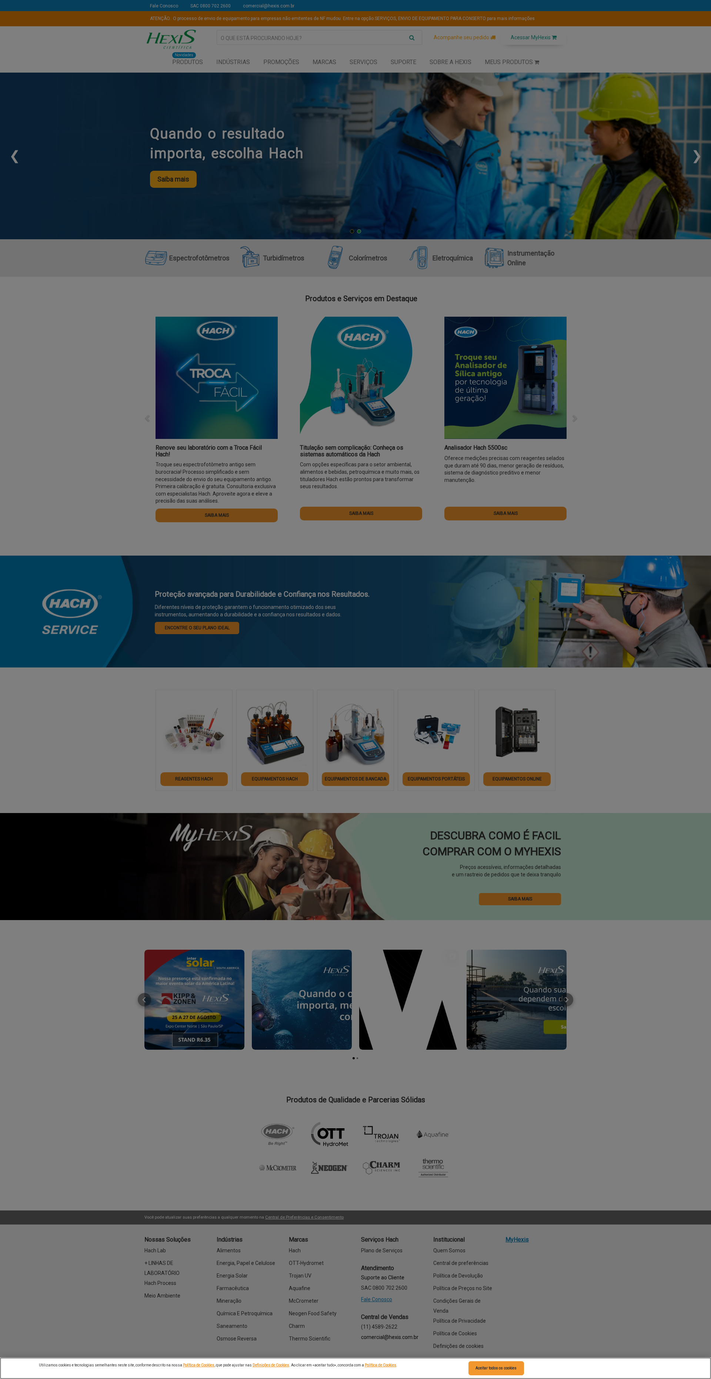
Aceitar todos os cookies (496, 1368)
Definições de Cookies (271, 1365)
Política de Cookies (198, 1365)
